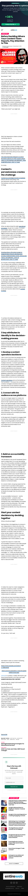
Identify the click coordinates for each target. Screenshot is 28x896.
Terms (22, 888)
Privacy (17, 888)
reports (13, 739)
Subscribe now (14, 786)
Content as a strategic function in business (13, 178)
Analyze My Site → (10, 24)
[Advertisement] (14, 123)
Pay (8, 739)
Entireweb (6, 47)
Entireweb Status (9, 888)
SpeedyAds (19, 886)
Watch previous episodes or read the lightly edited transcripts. (14, 671)
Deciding (4, 739)
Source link (4, 734)
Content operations (6, 380)
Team (17, 739)
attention (13, 738)
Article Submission (10, 886)
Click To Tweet (16, 162)
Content (20, 738)
